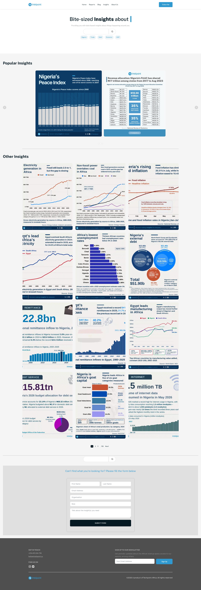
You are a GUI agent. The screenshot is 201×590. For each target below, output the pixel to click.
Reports (92, 4)
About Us (114, 4)
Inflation (133, 219)
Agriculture (81, 428)
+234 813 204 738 (35, 553)
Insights (106, 4)
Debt (100, 37)
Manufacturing (136, 355)
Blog (99, 4)
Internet (134, 425)
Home (84, 4)
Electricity (28, 219)
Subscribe (165, 4)
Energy (36, 286)
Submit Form (100, 523)
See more (40, 134)
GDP (117, 37)
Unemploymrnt (83, 286)
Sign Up (164, 561)
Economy (109, 37)
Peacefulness (42, 128)
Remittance (28, 358)
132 (102, 446)
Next (107, 446)
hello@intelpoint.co (35, 556)
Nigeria (84, 37)
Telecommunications (145, 425)
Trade (93, 37)
